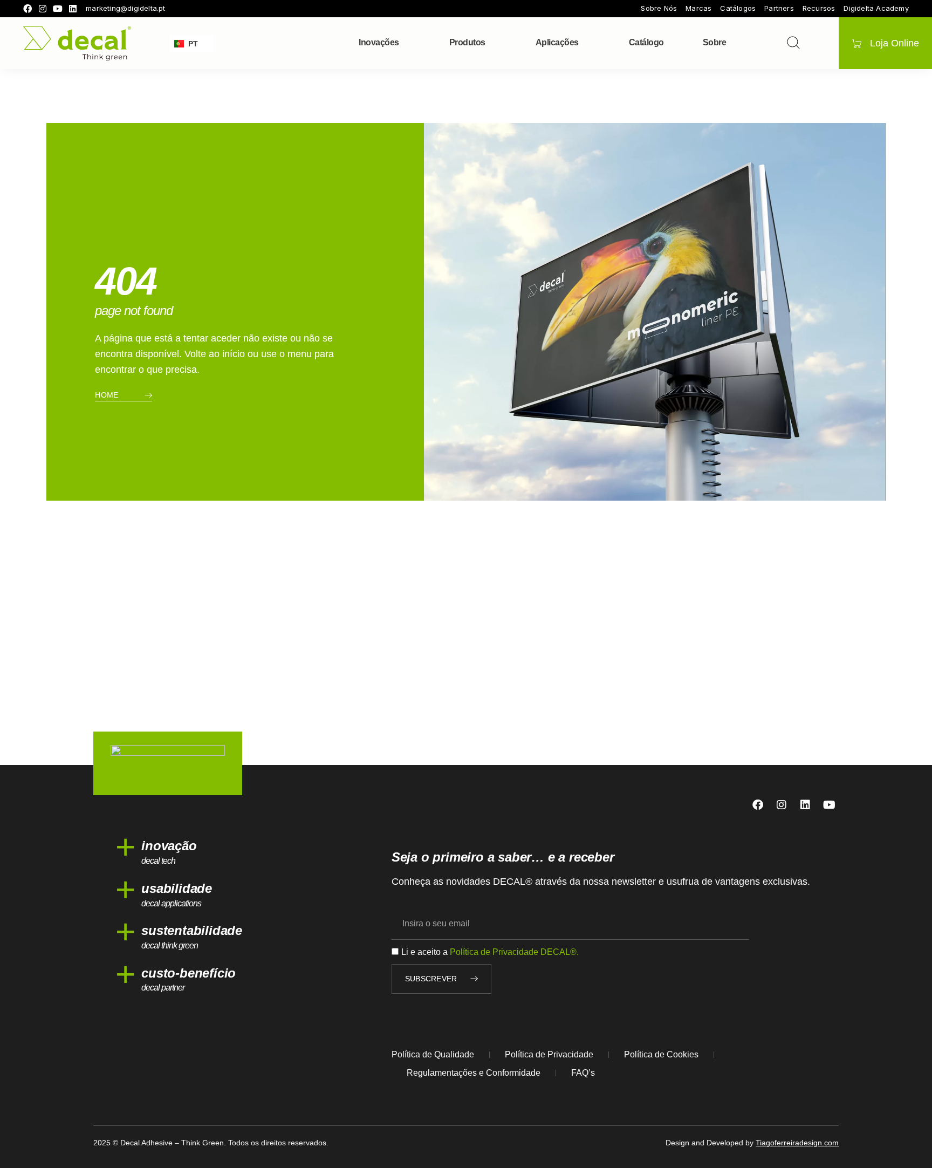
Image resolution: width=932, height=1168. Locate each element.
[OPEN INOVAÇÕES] (406, 42)
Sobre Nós (659, 8)
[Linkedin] (72, 8)
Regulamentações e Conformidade (473, 1072)
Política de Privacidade (549, 1054)
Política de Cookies (661, 1054)
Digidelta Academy (876, 8)
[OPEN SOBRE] (733, 42)
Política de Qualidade (433, 1054)
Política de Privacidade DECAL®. (514, 952)
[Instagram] (42, 8)
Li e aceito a (490, 952)
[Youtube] (57, 8)
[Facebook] (27, 8)
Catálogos (738, 8)
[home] (77, 43)
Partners (779, 8)
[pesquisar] (793, 42)
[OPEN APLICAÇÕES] (585, 42)
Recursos (819, 8)
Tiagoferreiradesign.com (797, 1142)
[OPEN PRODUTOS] (492, 42)
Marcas (698, 8)
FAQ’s (583, 1072)
